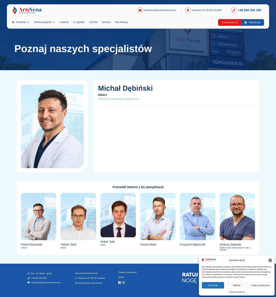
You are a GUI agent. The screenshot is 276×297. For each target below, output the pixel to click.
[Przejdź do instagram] (124, 283)
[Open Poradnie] (28, 22)
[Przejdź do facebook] (120, 283)
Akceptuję (213, 285)
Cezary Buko (148, 244)
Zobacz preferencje (260, 285)
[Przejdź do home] (31, 10)
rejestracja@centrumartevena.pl (160, 10)
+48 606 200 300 (249, 10)
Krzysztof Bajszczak (192, 244)
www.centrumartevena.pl (86, 273)
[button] (270, 260)
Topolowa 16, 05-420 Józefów (207, 10)
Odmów (236, 285)
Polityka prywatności (237, 292)
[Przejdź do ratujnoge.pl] (179, 278)
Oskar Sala (107, 241)
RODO (121, 277)
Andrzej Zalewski (230, 244)
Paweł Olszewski (31, 244)
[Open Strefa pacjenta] (53, 22)
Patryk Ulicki (68, 244)
